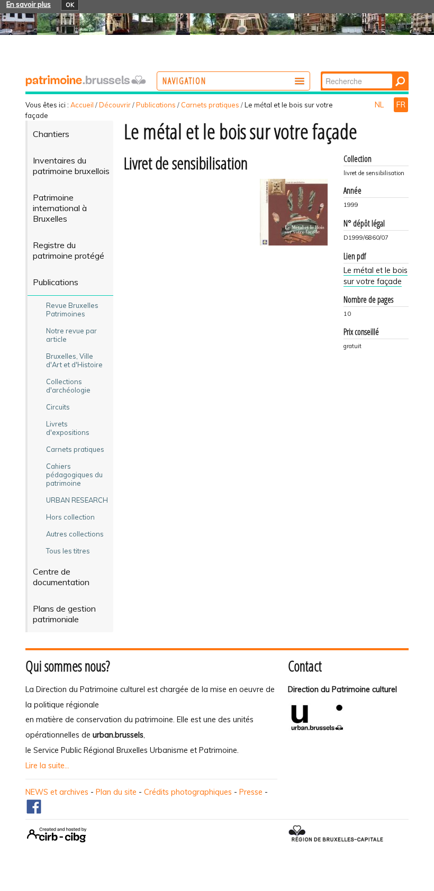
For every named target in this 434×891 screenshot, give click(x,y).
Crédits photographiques (188, 792)
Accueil (82, 105)
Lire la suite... (47, 765)
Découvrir (115, 105)
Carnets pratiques (210, 105)
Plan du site (116, 792)
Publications (156, 105)
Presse (251, 792)
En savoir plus (28, 4)
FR (400, 105)
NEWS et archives (56, 792)
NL (380, 105)
